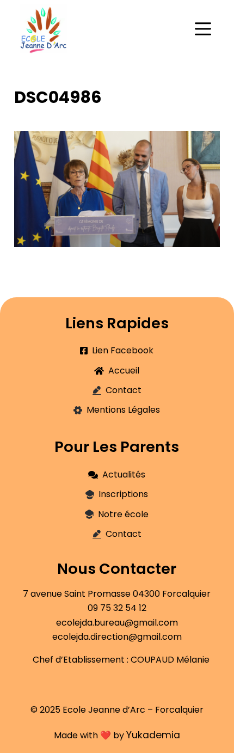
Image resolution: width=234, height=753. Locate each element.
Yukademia (153, 735)
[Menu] (203, 29)
